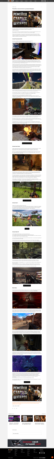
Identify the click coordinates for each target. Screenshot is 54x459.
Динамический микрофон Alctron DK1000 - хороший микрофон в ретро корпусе (39, 424)
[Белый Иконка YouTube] (39, 453)
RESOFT (18, 405)
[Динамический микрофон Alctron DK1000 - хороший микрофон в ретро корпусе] (40, 418)
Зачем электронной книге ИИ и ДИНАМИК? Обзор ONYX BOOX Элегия (26, 424)
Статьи (13, 405)
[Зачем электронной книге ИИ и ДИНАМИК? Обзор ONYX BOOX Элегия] (27, 418)
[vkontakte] (43, 0)
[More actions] (41, 6)
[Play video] (27, 393)
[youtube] (41, 0)
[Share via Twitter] (14, 408)
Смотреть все (44, 413)
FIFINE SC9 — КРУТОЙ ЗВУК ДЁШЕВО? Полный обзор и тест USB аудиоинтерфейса (14, 424)
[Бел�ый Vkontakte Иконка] (41, 453)
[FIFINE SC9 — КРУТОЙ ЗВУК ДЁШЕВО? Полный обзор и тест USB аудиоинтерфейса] (14, 418)
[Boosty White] (45, 0)
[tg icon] (44, 0)
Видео (16, 405)
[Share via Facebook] (12, 408)
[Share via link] (16, 408)
